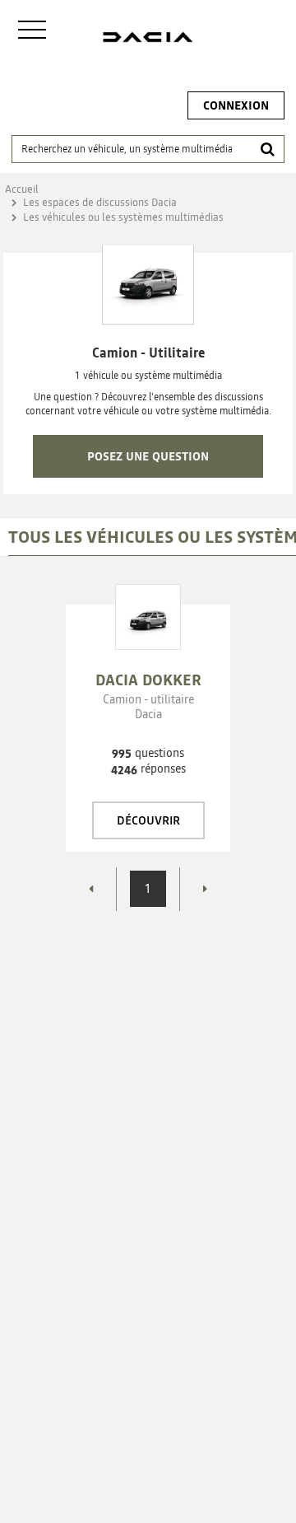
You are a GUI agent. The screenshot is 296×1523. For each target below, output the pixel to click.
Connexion (236, 105)
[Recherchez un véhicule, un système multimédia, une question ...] (267, 149)
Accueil (22, 189)
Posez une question (148, 456)
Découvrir (148, 820)
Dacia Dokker (148, 680)
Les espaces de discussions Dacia (100, 202)
